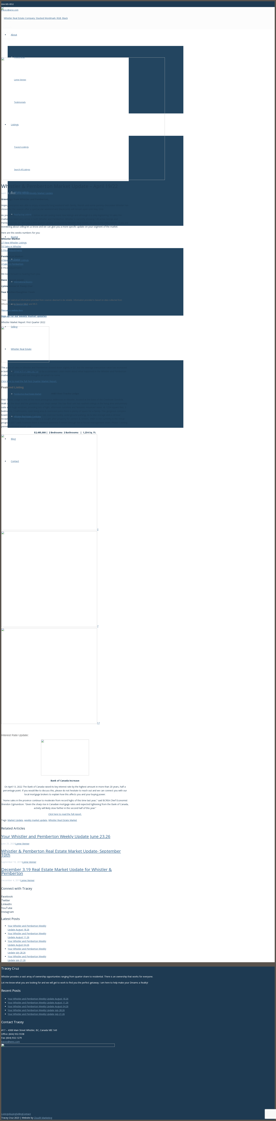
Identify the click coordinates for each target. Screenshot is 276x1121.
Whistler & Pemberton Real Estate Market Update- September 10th (61, 853)
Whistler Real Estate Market (62, 820)
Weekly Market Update (41, 193)
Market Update (15, 820)
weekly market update (35, 820)
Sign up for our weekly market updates (24, 316)
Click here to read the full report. (65, 814)
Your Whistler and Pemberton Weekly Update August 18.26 (38, 998)
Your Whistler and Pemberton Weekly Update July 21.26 (36, 1014)
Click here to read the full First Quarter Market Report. (29, 381)
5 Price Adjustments (11, 250)
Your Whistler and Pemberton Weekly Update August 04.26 (38, 1006)
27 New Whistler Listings (14, 242)
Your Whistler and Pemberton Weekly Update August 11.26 (38, 1002)
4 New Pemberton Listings (15, 260)
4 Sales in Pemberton (12, 263)
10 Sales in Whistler (11, 246)
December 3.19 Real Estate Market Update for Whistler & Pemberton (56, 871)
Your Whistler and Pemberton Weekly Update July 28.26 (36, 1010)
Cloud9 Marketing (43, 1117)
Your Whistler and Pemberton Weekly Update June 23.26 (55, 836)
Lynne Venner (22, 193)
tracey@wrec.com (10, 1041)
